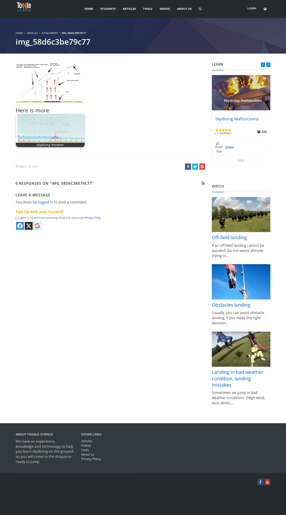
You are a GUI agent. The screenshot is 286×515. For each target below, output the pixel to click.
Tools (85, 450)
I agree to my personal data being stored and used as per (60, 217)
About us (88, 454)
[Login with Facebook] (20, 226)
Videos (86, 445)
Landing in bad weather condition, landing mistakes (237, 378)
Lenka (229, 147)
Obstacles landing (231, 305)
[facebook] (260, 482)
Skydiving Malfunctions (237, 118)
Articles (32, 33)
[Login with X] (29, 226)
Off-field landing (229, 237)
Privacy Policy (93, 217)
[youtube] (267, 482)
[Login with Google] (37, 226)
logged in (45, 202)
